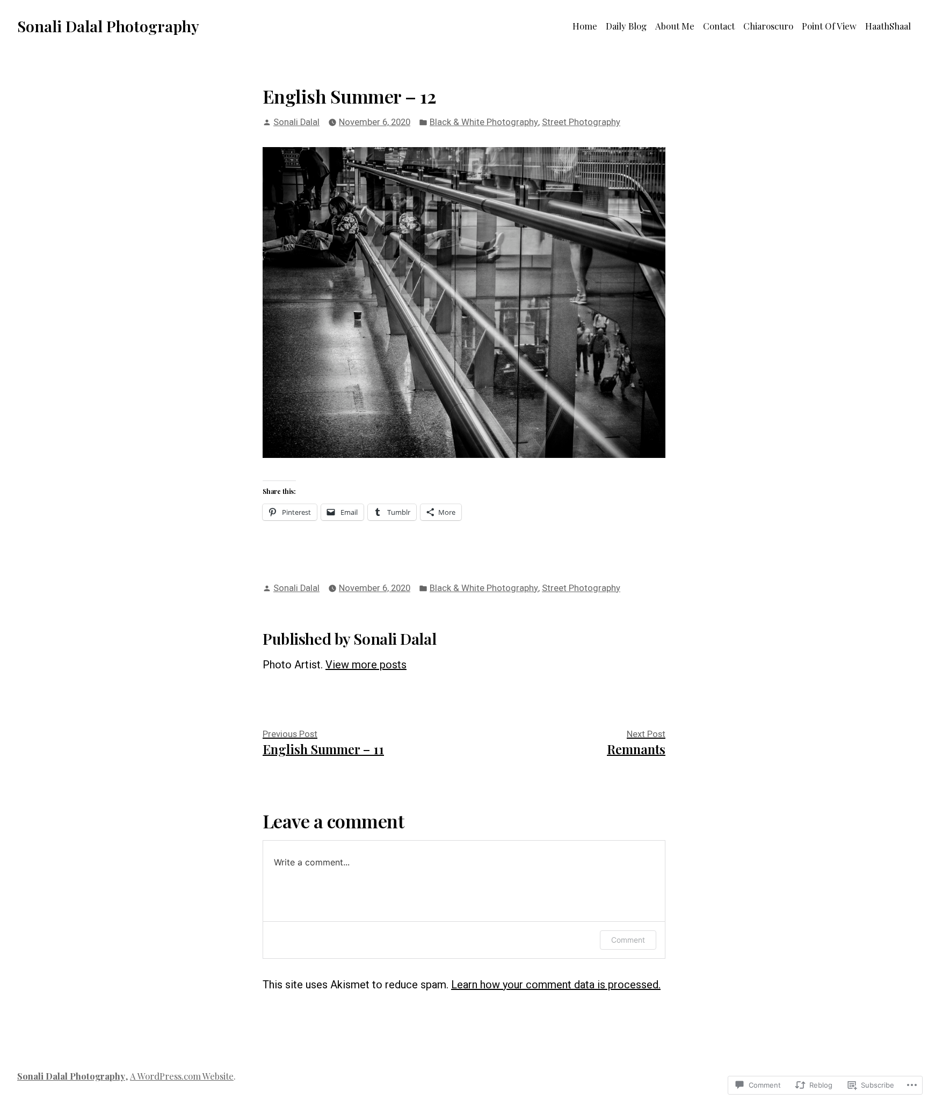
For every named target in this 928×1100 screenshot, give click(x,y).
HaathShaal (888, 26)
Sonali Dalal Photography (108, 26)
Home (584, 26)
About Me (674, 26)
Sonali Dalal (296, 122)
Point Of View (829, 26)
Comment (628, 939)
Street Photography (581, 122)
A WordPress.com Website (182, 1076)
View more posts (366, 664)
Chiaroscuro (768, 26)
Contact (719, 26)
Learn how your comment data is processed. (556, 984)
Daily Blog (626, 26)
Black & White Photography (484, 122)
